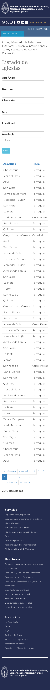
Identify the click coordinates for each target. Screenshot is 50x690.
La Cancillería (11, 622)
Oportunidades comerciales (18, 603)
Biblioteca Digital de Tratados (19, 549)
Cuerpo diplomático (14, 540)
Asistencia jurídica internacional (20, 545)
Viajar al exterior (13, 523)
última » (25, 482)
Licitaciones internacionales (18, 607)
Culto (7, 536)
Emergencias (37, 22)
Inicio (5, 42)
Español (42, 29)
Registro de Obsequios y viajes (19, 648)
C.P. (4, 111)
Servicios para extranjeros (17, 527)
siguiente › (10, 482)
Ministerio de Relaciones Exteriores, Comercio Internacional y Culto (24, 46)
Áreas (7, 626)
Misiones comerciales (15, 598)
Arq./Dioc (8, 77)
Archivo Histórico (13, 635)
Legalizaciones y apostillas (17, 514)
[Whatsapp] (3, 22)
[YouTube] (18, 22)
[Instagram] (11, 22)
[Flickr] (26, 22)
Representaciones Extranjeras (19, 577)
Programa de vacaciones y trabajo (21, 532)
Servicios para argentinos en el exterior (23, 519)
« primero (10, 471)
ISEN (7, 631)
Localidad (8, 123)
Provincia (8, 134)
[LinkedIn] (22, 22)
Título (36, 163)
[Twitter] (7, 22)
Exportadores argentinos (17, 590)
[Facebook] (15, 22)
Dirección (8, 100)
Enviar (6, 150)
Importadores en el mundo (18, 594)
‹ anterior (24, 471)
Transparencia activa (15, 643)
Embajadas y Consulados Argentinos (22, 572)
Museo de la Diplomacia (16, 639)
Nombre (7, 89)
